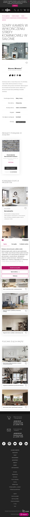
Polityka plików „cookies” (15, 487)
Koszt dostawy (15, 479)
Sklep (15, 455)
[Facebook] (4, 445)
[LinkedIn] (26, 445)
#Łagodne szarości (20, 122)
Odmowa (15, 275)
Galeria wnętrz (15, 450)
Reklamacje (15, 484)
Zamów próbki (15, 498)
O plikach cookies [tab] (24, 244)
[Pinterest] (20, 445)
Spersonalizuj (14, 271)
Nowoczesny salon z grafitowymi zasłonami (12, 407)
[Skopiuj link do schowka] (10, 75)
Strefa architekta (15, 501)
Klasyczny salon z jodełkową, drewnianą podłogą (12, 311)
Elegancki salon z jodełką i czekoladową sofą (13, 332)
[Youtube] (15, 445)
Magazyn (15, 452)
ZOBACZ (15, 5)
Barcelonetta (8, 211)
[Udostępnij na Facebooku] (15, 75)
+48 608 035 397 (17, 433)
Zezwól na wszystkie (15, 267)
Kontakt (15, 472)
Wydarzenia (15, 457)
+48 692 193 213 (17, 421)
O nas (15, 503)
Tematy (15, 462)
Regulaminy (15, 474)
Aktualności (15, 467)
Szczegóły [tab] (14, 244)
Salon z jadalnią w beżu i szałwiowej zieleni (12, 289)
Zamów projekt (15, 496)
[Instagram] (9, 445)
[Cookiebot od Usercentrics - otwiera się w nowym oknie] (22, 240)
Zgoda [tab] (5, 244)
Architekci (15, 460)
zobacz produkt (10, 168)
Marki (15, 465)
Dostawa (15, 477)
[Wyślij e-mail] (20, 75)
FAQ (15, 506)
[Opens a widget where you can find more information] (24, 514)
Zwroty (15, 482)
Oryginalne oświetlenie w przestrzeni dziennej (13, 385)
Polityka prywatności (15, 489)
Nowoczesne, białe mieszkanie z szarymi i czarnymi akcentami (12, 364)
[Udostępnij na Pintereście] (17, 75)
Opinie (15, 493)
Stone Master (7, 208)
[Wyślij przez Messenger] (12, 75)
